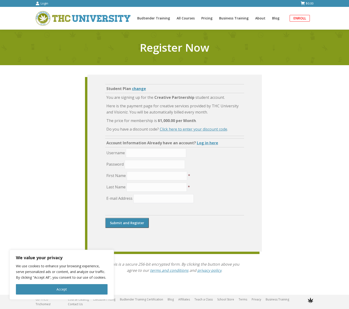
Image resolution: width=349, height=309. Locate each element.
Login (44, 3)
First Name (116, 175)
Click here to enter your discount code (193, 129)
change (139, 88)
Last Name (116, 187)
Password (115, 164)
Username (115, 152)
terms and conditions (169, 270)
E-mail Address (119, 198)
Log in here (207, 142)
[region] (61, 275)
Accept (62, 289)
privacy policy (209, 270)
